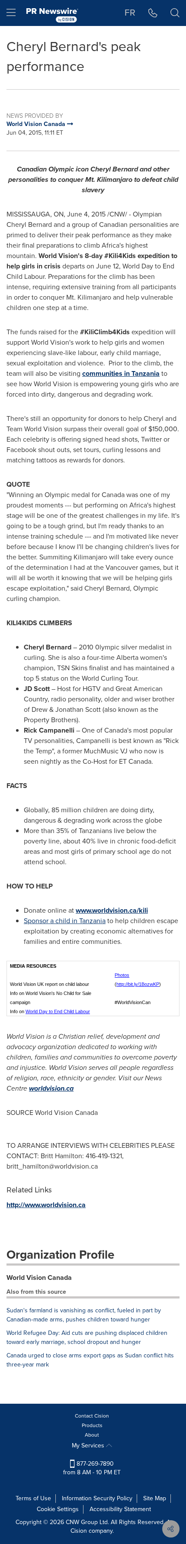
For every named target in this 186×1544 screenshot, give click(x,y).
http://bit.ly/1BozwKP (137, 984)
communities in (121, 373)
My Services (89, 1445)
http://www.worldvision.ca (46, 1205)
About (92, 1435)
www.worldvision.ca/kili (112, 910)
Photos (122, 975)
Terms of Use (33, 1498)
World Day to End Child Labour (58, 1011)
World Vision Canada (39, 1277)
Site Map (154, 1498)
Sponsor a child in (65, 921)
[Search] (175, 13)
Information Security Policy (97, 1498)
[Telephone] (153, 13)
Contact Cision (92, 1416)
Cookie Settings (58, 1509)
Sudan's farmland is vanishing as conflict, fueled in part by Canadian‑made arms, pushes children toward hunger (83, 1315)
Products (92, 1425)
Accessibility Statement (120, 1509)
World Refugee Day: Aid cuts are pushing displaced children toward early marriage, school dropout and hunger (86, 1337)
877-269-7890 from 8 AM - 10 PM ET (92, 1468)
